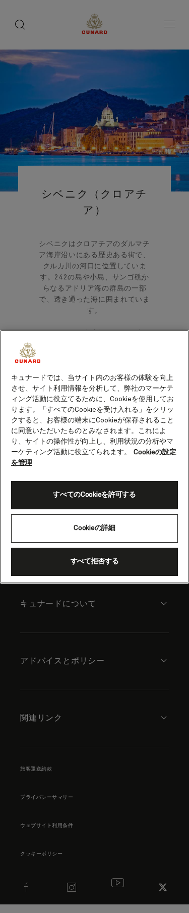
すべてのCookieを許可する (94, 494)
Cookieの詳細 (94, 528)
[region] (94, 457)
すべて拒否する (95, 561)
